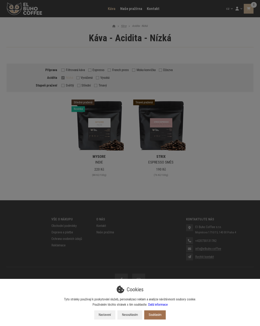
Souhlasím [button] (155, 315)
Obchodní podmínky (64, 226)
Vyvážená (87, 78)
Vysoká (104, 78)
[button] (249, 9)
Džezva (168, 70)
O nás (100, 219)
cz (230, 9)
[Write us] (189, 256)
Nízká (69, 78)
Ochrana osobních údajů (66, 239)
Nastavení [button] (105, 315)
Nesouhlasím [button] (130, 315)
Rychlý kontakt (204, 257)
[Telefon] (189, 240)
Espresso (98, 70)
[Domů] (24, 8)
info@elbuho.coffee (208, 249)
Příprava (51, 70)
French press (120, 70)
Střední (86, 85)
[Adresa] (189, 227)
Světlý (70, 85)
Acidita (52, 78)
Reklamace (58, 245)
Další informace (158, 305)
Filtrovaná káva (75, 70)
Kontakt (153, 8)
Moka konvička (146, 70)
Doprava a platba (62, 232)
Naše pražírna (131, 8)
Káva (113, 10)
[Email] (189, 248)
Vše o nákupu (62, 219)
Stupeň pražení (46, 85)
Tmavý (103, 85)
